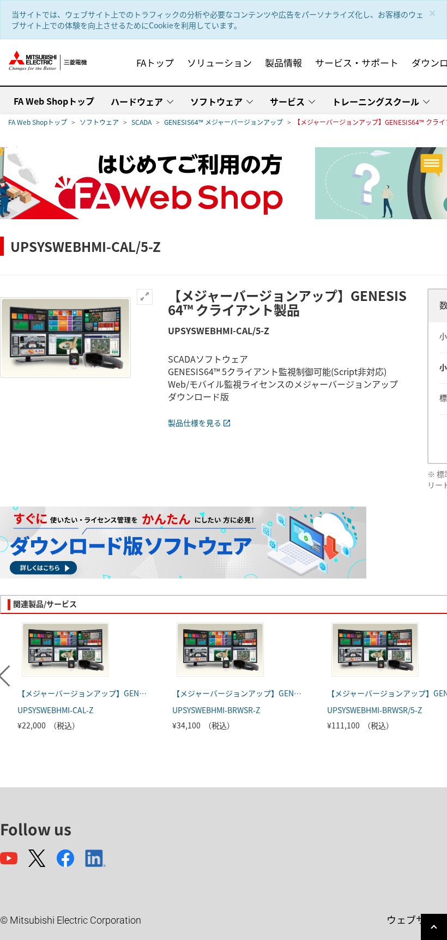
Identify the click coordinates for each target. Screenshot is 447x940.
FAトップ (155, 62)
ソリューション (219, 62)
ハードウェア (137, 101)
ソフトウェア (216, 101)
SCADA (141, 121)
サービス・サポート (356, 62)
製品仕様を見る (194, 422)
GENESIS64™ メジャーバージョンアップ (223, 121)
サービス (287, 101)
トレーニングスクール (375, 101)
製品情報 (283, 62)
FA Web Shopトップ (54, 101)
